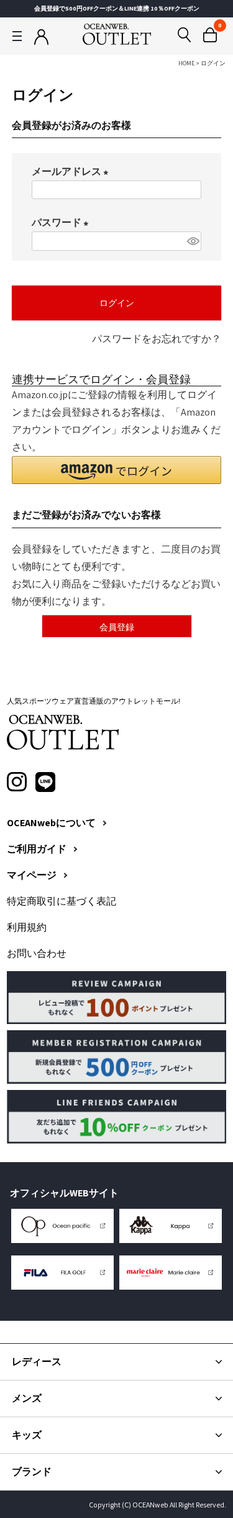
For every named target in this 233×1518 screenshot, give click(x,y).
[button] (117, 470)
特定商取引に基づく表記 (61, 901)
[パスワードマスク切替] (192, 241)
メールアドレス (72, 171)
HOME (186, 63)
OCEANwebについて (51, 823)
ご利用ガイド (36, 849)
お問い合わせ (36, 954)
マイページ (32, 875)
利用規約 (27, 928)
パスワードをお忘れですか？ (156, 338)
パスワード (62, 222)
